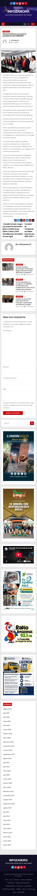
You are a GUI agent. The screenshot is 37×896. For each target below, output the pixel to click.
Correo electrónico (10, 378)
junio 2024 (6, 816)
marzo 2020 (7, 841)
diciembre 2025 (8, 742)
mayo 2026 (7, 721)
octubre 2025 (7, 750)
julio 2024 (6, 812)
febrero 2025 (7, 783)
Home (7, 880)
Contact (22, 880)
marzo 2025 (7, 779)
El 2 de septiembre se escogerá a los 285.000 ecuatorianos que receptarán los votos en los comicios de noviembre (25, 285)
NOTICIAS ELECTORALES (8, 889)
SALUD (24, 889)
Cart (11, 880)
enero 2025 (7, 787)
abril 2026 (6, 725)
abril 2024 (6, 824)
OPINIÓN (18, 889)
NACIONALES (6, 31)
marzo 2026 (7, 730)
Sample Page (31, 889)
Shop (14, 892)
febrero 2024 (7, 833)
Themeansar (18, 876)
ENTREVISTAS (10, 883)
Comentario (7, 331)
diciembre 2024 (8, 791)
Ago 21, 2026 (19, 274)
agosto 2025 (7, 758)
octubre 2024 (7, 800)
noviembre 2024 (8, 796)
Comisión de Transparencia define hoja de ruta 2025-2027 (29, 230)
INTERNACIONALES (10, 886)
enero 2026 (7, 738)
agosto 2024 (7, 808)
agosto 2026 (7, 709)
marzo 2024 (7, 829)
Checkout (16, 880)
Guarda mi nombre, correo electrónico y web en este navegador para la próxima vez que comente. (18, 405)
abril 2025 (6, 775)
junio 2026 (6, 717)
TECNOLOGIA (20, 892)
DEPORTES (29, 880)
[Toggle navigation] (25, 24)
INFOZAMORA (18, 11)
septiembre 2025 (9, 754)
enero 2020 (7, 845)
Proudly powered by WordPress (13, 874)
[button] (29, 24)
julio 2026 (6, 713)
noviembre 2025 (8, 746)
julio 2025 (6, 763)
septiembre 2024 (9, 804)
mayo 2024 (7, 820)
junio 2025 (6, 767)
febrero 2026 (7, 734)
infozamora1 (15, 40)
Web (4, 389)
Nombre (6, 367)
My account (20, 886)
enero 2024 (7, 837)
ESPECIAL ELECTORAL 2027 (23, 883)
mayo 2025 (7, 771)
